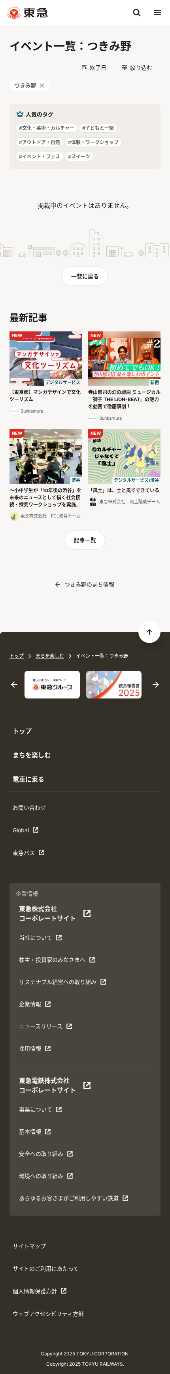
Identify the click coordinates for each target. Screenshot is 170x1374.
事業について (35, 1109)
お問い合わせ (29, 807)
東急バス (24, 852)
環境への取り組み (41, 1175)
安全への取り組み (41, 1153)
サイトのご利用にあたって (46, 1268)
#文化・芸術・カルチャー (46, 128)
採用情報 (30, 1048)
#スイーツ (79, 157)
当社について (35, 937)
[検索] (136, 12)
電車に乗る (28, 779)
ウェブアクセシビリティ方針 (48, 1313)
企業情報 (30, 1004)
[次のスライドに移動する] (156, 684)
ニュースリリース (40, 1026)
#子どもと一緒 (98, 128)
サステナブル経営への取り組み (57, 981)
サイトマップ (29, 1246)
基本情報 (30, 1131)
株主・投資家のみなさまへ (52, 959)
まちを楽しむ (50, 656)
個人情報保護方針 (35, 1291)
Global (21, 830)
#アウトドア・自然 (39, 142)
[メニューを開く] (157, 12)
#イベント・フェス (39, 157)
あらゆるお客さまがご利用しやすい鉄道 (69, 1198)
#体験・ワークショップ (93, 142)
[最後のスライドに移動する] (14, 684)
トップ (16, 656)
